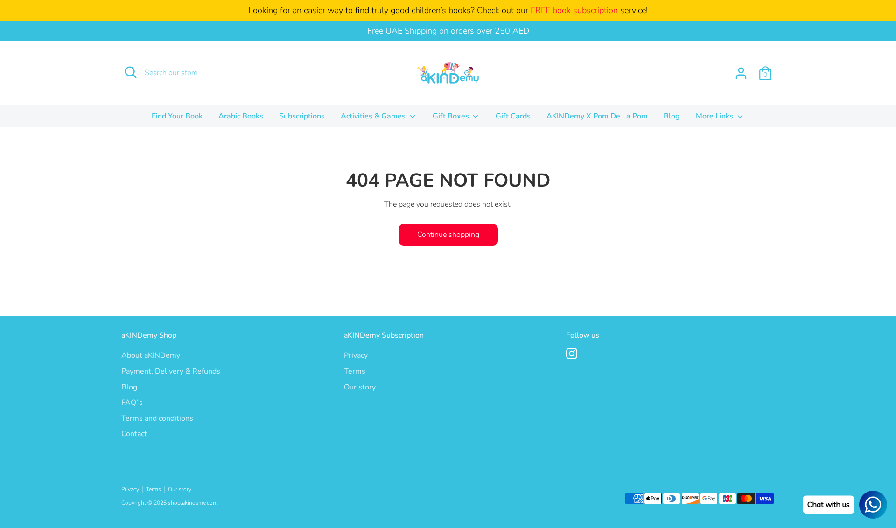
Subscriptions (302, 116)
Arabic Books (240, 116)
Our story (360, 387)
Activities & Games (374, 116)
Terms (354, 371)
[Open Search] (130, 72)
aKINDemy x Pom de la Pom (597, 116)
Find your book (177, 116)
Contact (134, 434)
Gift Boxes (452, 116)
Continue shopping (448, 234)
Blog (672, 116)
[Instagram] (571, 353)
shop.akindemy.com (192, 503)
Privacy (356, 355)
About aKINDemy (150, 355)
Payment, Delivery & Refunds (170, 371)
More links (715, 116)
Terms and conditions (157, 418)
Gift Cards (513, 116)
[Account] (741, 73)
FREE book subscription (574, 10)
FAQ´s (132, 402)
